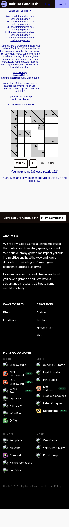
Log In (49, 4)
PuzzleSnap (50, 455)
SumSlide (16, 470)
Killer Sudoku (54, 388)
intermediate (22, 16)
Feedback (9, 320)
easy (13, 16)
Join (60, 4)
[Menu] (4, 4)
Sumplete (16, 440)
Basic (23, 78)
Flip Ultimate (51, 372)
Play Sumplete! (52, 218)
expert (26, 19)
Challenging (33, 78)
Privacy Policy (53, 486)
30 (16, 139)
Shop (39, 335)
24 (16, 126)
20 (33, 121)
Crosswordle (18, 365)
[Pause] (33, 163)
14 (29, 132)
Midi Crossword (20, 382)
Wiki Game (50, 440)
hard (32, 16)
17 (19, 114)
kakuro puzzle (22, 61)
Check (20, 163)
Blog (6, 312)
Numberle (16, 455)
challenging (17, 19)
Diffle (13, 421)
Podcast (42, 312)
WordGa (15, 413)
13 (53, 141)
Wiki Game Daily (54, 448)
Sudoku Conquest (54, 396)
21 (39, 128)
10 (26, 114)
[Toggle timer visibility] (42, 163)
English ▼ (26, 11)
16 (43, 119)
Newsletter (44, 328)
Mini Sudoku (50, 380)
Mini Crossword (20, 373)
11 (16, 152)
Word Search (20, 390)
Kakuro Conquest (21, 463)
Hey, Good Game (23, 244)
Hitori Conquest (53, 403)
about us (25, 274)
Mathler (15, 448)
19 (46, 114)
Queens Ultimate (54, 365)
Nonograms (54, 411)
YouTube (42, 320)
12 (16, 119)
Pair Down (16, 406)
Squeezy (15, 398)
